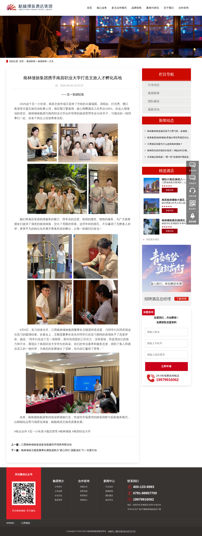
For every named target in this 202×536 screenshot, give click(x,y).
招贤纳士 (84, 500)
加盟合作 (84, 487)
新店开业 (109, 500)
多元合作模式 (119, 7)
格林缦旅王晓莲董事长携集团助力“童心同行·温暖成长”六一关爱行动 (59, 450)
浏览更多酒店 (152, 239)
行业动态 (153, 84)
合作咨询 (183, 7)
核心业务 (102, 7)
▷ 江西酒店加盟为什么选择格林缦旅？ (163, 144)
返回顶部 (192, 222)
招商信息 (84, 491)
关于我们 (169, 7)
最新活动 (153, 109)
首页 (89, 7)
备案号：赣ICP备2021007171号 (122, 531)
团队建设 (153, 101)
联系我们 (84, 495)
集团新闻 (31, 61)
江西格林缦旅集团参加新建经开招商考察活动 (46, 444)
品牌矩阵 (136, 7)
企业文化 (58, 495)
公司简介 (58, 487)
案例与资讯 (152, 7)
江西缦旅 (25, 523)
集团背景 (58, 500)
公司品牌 (58, 491)
